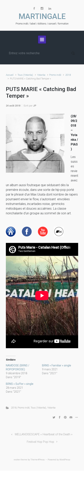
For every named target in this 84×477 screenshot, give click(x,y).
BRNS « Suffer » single (19, 383)
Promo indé (55, 74)
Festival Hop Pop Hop (40, 442)
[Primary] (42, 39)
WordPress (64, 459)
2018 (68, 74)
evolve (17, 459)
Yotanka (41, 74)
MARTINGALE (42, 16)
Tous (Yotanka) (25, 74)
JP (34, 105)
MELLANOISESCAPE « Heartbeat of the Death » (43, 434)
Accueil (9, 74)
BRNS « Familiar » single (56, 365)
